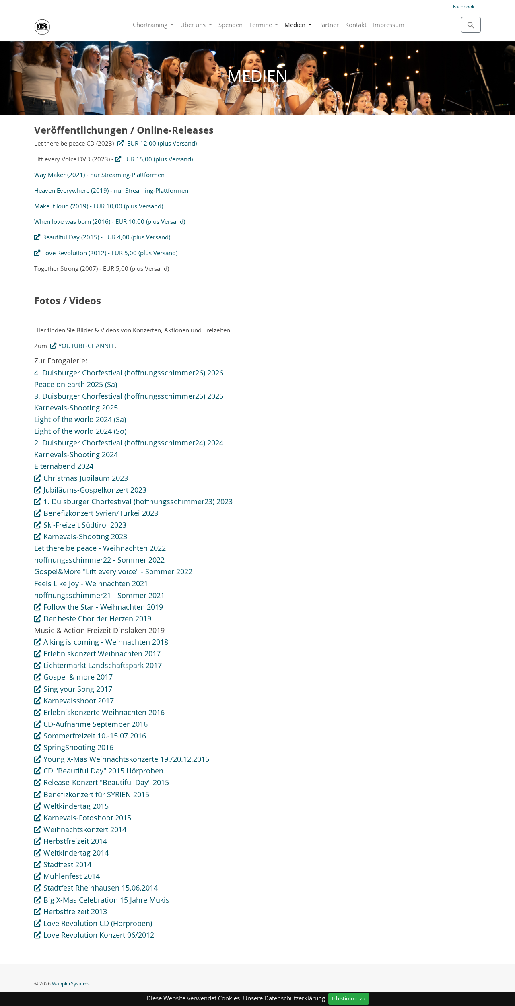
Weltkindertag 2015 (76, 806)
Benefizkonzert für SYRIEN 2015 (96, 794)
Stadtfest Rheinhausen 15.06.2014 (100, 888)
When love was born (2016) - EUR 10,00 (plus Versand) (109, 221)
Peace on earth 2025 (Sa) (75, 384)
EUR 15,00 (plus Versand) (158, 159)
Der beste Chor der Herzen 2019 (97, 618)
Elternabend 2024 (63, 466)
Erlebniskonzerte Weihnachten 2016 (104, 712)
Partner (328, 25)
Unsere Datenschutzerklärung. (285, 998)
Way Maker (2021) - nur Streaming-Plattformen (99, 175)
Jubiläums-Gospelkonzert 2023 (94, 490)
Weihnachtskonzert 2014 (84, 829)
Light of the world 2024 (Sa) (80, 419)
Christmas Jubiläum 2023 (85, 478)
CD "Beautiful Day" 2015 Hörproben (103, 770)
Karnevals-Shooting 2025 (76, 407)
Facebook (463, 6)
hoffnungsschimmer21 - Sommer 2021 (99, 595)
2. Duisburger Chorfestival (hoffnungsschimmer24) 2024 (128, 442)
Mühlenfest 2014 (71, 876)
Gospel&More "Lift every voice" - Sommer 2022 (113, 571)
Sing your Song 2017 (77, 689)
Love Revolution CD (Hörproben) (97, 923)
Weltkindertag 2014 (76, 853)
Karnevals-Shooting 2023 (85, 536)
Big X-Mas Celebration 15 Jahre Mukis (106, 900)
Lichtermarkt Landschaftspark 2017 (102, 665)
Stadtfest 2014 (67, 864)
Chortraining (151, 25)
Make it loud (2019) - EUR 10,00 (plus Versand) (98, 206)
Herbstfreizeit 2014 (75, 841)
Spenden (230, 25)
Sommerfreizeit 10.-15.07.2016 (94, 735)
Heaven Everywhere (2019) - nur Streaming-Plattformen (111, 190)
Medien (295, 25)
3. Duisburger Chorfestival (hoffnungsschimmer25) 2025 (128, 396)
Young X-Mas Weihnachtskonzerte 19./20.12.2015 (126, 759)
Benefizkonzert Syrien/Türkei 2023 (100, 513)
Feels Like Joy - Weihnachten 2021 (91, 583)
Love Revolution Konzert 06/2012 (98, 935)
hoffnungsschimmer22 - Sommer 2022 (99, 560)
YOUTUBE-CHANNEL (86, 346)
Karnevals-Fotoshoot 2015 (87, 818)
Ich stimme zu (348, 998)
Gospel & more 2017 (78, 677)
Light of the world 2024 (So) (80, 431)
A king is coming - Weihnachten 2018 (105, 642)
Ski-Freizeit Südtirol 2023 (84, 525)
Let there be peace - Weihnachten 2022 (100, 548)
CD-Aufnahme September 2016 (95, 724)
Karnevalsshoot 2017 (78, 700)
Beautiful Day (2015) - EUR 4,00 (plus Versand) (106, 237)
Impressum (388, 25)
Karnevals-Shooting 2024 (76, 454)
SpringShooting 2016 (78, 747)
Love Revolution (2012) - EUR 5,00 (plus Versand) (109, 253)
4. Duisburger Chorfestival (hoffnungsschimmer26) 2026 (128, 372)
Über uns (193, 25)
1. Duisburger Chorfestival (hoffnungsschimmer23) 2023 (138, 501)
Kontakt (356, 25)
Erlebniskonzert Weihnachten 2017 (102, 653)
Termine (261, 25)
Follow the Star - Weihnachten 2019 (103, 607)
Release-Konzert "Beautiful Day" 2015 (106, 782)
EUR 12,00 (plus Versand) (161, 143)
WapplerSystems (71, 983)
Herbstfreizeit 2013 (75, 911)
